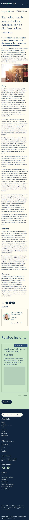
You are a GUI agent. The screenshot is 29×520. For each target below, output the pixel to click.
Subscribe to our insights (10, 415)
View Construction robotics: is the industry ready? (13, 346)
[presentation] (25, 395)
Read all (5, 402)
